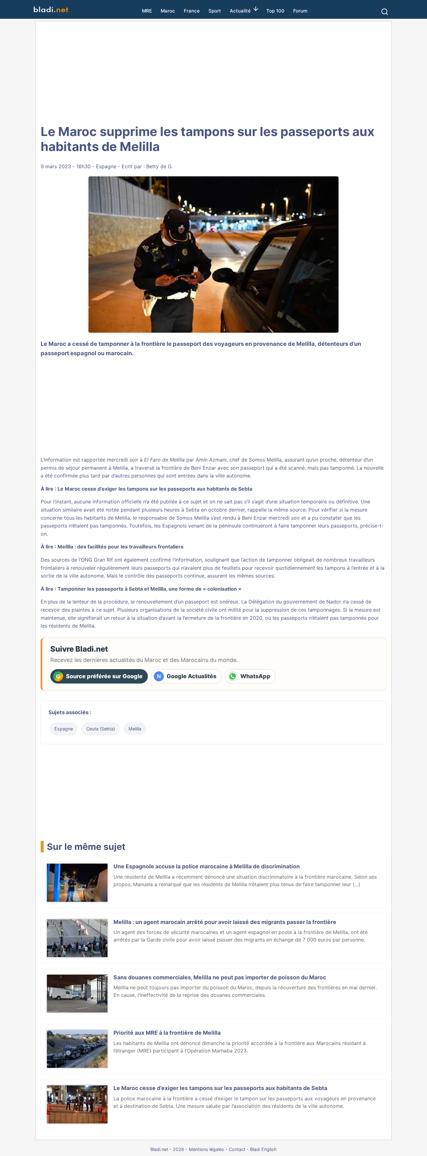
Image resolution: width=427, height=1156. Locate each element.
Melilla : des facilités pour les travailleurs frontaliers (120, 546)
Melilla (134, 728)
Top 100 (275, 11)
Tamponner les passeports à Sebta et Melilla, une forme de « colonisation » (149, 589)
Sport (214, 11)
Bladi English (263, 1149)
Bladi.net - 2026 (167, 1149)
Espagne (106, 166)
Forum (300, 11)
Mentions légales (206, 1149)
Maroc (168, 11)
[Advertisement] (213, 72)
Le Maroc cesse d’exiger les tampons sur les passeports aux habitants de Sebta (155, 489)
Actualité (240, 11)
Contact (237, 1149)
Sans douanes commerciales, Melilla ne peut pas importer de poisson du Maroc (219, 977)
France (192, 11)
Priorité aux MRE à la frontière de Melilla (167, 1032)
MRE (147, 11)
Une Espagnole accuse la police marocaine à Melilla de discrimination (206, 866)
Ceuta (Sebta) (100, 728)
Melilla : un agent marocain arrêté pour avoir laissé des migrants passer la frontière (224, 922)
